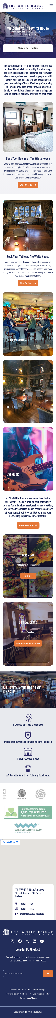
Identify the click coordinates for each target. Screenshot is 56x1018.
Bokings (42, 990)
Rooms (35, 990)
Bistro (24, 990)
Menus (24, 994)
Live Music (32, 994)
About (29, 990)
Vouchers (40, 994)
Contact (22, 998)
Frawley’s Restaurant (13, 994)
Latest (48, 994)
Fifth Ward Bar (15, 990)
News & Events (32, 998)
